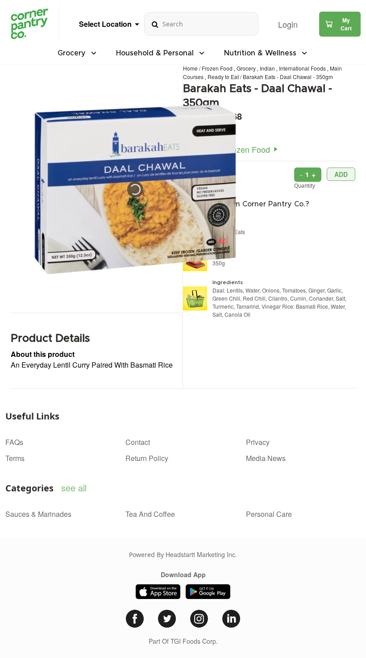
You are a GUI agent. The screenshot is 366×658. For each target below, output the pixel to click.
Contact (137, 442)
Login (288, 24)
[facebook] (135, 619)
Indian (268, 68)
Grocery (247, 68)
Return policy (146, 458)
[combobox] (201, 24)
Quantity (304, 185)
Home (190, 68)
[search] (155, 24)
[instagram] (199, 619)
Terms (15, 458)
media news (266, 458)
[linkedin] (231, 619)
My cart (346, 24)
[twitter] (167, 619)
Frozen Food (218, 68)
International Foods (303, 68)
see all (74, 487)
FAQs (14, 442)
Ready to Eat (224, 76)
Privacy (258, 442)
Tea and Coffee (150, 514)
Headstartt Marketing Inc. (201, 554)
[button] (340, 24)
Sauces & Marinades (38, 514)
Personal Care (269, 514)
